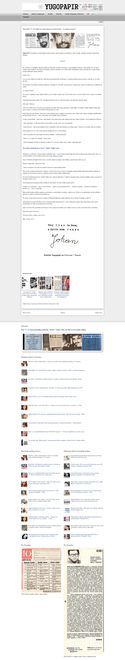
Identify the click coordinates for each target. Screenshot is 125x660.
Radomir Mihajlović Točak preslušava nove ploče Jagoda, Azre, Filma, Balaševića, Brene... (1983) (86, 491)
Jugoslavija (34, 304)
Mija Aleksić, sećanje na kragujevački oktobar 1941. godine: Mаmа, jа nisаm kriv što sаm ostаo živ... (87, 482)
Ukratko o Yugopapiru (38, 14)
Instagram (26, 17)
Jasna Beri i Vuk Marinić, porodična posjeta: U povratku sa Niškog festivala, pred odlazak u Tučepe (55, 379)
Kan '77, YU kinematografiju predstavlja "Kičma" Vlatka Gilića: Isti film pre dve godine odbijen (53, 330)
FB (88, 14)
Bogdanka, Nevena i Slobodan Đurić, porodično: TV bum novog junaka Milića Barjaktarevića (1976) (55, 388)
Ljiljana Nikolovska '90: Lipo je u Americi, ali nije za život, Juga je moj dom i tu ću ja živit (44, 509)
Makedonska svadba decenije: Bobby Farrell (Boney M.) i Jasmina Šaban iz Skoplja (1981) (86, 517)
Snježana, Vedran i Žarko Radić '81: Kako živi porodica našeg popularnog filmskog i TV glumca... (54, 361)
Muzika (40, 304)
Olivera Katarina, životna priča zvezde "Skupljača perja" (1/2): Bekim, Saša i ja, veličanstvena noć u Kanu (43, 535)
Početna (25, 14)
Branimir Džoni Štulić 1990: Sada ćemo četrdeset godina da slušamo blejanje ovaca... (87, 509)
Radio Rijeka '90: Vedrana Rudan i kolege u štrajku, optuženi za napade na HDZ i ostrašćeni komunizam (56, 370)
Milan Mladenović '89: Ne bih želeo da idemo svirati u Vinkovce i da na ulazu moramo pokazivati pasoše (85, 500)
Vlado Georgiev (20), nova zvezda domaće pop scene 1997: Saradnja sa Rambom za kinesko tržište (87, 465)
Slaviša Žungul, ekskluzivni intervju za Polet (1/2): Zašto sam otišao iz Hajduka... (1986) (43, 491)
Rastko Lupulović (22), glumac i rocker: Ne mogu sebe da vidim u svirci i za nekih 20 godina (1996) (43, 500)
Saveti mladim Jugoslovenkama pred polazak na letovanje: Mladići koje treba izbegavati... (86, 456)
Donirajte (58, 14)
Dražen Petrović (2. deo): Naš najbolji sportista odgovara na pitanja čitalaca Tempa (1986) (52, 396)
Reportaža (45, 304)
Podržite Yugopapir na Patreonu (74, 14)
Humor (29, 304)
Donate (78, 254)
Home (63, 313)
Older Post (98, 313)
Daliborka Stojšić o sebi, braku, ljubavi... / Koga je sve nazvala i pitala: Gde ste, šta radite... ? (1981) (55, 405)
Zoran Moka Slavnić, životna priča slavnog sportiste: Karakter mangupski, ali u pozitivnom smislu (85, 474)
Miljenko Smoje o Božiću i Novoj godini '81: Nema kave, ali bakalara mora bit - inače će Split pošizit (45, 294)
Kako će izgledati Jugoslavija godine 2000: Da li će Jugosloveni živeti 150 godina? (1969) (84, 535)
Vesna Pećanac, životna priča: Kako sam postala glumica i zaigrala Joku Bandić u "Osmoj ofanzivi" (55, 423)
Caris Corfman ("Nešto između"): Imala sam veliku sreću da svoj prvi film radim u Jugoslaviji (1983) (44, 482)
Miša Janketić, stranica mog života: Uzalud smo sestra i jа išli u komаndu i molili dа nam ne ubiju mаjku (87, 526)
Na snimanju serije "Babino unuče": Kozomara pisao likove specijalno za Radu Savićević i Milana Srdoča (56, 440)
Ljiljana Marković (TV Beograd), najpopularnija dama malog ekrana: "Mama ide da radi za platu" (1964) (56, 414)
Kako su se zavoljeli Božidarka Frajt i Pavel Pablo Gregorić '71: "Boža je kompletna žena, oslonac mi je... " (57, 431)
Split (57, 304)
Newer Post (26, 313)
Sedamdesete (52, 304)
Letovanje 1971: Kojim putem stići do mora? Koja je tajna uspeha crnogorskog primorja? (29, 294)
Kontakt (50, 14)
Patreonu (68, 254)
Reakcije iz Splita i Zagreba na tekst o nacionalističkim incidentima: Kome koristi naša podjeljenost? (62, 294)
